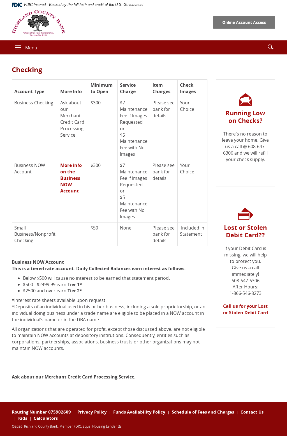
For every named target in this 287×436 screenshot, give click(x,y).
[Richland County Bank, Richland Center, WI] (38, 23)
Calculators (46, 418)
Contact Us (251, 412)
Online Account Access (244, 22)
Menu (31, 48)
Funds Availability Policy (139, 412)
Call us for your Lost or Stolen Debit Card (245, 309)
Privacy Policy (92, 412)
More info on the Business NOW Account (71, 178)
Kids (22, 418)
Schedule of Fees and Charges (203, 412)
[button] (270, 47)
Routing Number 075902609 (41, 412)
